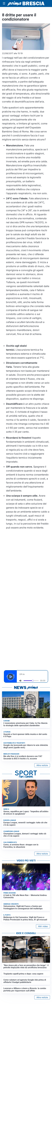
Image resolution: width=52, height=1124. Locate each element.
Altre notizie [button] (42, 765)
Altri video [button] (43, 926)
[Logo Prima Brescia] (26, 3)
